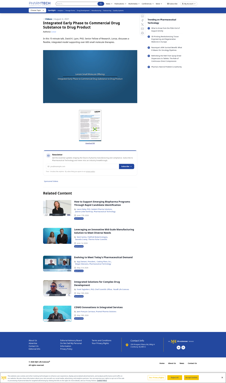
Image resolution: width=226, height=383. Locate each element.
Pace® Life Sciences (121, 289)
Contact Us (33, 346)
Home (161, 363)
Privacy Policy (66, 349)
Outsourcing (107, 11)
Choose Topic (36, 10)
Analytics (60, 11)
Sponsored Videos (51, 181)
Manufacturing (96, 11)
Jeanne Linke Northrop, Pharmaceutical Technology (95, 211)
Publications (119, 4)
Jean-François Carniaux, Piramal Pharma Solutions (96, 311)
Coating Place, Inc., (104, 261)
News (182, 363)
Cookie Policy (102, 380)
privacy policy (90, 171)
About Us (33, 340)
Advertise (33, 343)
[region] (113, 378)
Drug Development (83, 11)
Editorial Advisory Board (71, 340)
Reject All (174, 377)
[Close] (222, 377)
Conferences (147, 4)
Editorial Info (34, 349)
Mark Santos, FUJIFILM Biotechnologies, (92, 237)
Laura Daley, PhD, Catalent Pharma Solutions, (94, 209)
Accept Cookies (191, 377)
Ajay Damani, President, (86, 261)
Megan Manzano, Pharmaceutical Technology (93, 264)
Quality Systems (118, 11)
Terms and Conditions (101, 340)
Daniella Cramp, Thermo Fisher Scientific (91, 239)
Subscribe (125, 166)
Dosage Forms (70, 11)
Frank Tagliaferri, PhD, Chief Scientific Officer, (94, 289)
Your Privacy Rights (100, 343)
